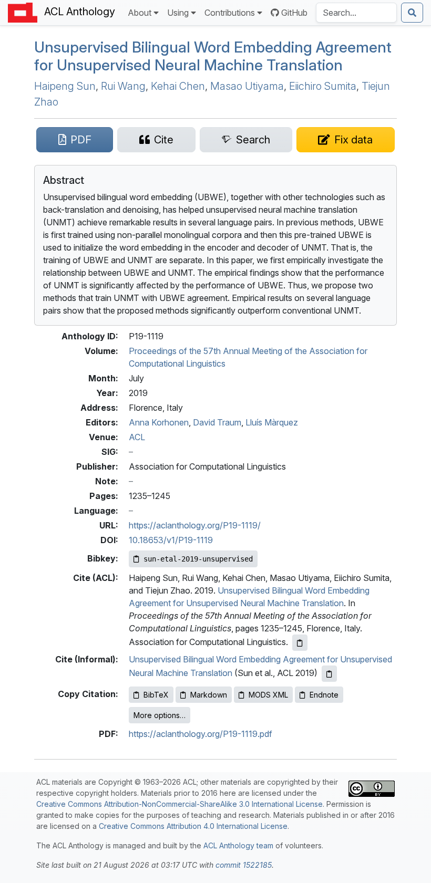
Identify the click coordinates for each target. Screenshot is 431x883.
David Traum (217, 422)
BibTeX (156, 694)
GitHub (294, 12)
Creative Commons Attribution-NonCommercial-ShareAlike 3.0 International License (179, 803)
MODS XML (268, 694)
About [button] (139, 12)
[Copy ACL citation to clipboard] (299, 643)
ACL (137, 437)
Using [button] (178, 12)
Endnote (324, 694)
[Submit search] (412, 13)
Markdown (208, 694)
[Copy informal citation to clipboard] (329, 674)
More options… (160, 715)
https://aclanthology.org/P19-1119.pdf (200, 734)
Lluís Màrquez (271, 422)
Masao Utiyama (247, 86)
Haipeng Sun (65, 86)
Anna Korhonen (159, 422)
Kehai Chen (178, 86)
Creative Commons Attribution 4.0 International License (193, 826)
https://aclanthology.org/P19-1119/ (195, 525)
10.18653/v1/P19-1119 (171, 540)
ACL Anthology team (238, 845)
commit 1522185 (244, 864)
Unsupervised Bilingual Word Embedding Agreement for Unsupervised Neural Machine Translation (213, 56)
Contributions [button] (229, 12)
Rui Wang (123, 86)
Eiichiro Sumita (322, 86)
